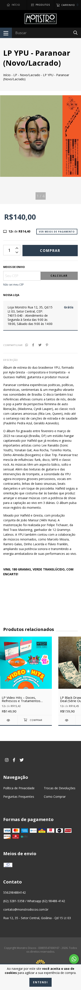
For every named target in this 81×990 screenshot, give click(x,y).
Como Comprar (55, 796)
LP (15, 75)
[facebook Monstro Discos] (14, 760)
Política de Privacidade (19, 788)
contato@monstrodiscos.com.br (25, 909)
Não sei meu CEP (13, 284)
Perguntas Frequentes (18, 796)
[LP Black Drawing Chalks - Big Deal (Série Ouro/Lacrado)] (67, 720)
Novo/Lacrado (30, 75)
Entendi (40, 982)
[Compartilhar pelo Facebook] (33, 345)
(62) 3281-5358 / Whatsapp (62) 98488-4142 (34, 901)
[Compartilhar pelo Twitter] (40, 345)
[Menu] (6, 33)
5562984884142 (14, 892)
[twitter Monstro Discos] (21, 760)
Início (7, 75)
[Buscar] (75, 32)
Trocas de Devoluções (59, 788)
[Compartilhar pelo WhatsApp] (27, 345)
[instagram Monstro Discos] (6, 760)
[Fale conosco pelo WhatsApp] (74, 959)
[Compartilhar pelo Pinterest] (47, 345)
